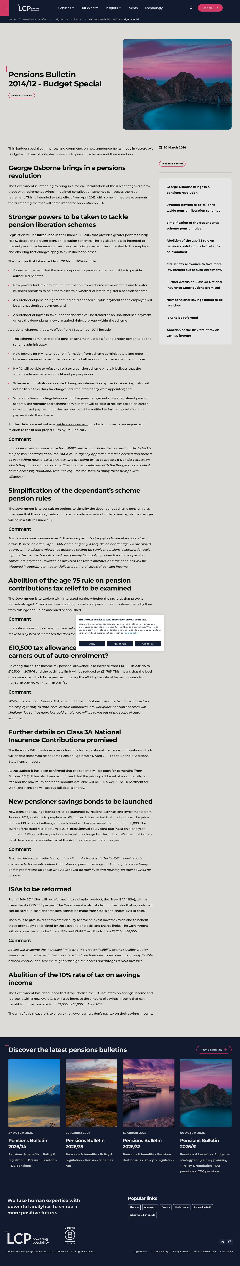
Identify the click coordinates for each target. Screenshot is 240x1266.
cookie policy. (132, 633)
